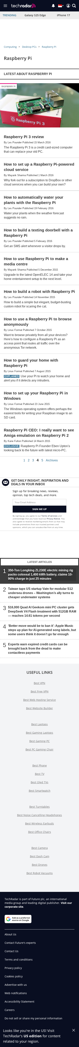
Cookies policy (14, 976)
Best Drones (39, 864)
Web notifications (16, 993)
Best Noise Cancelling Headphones (39, 815)
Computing (10, 46)
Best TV (39, 774)
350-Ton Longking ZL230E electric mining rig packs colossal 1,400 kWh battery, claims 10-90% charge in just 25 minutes (40, 574)
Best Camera (39, 848)
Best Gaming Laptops (39, 732)
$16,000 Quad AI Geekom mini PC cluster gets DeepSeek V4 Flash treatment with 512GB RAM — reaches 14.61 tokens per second (42, 611)
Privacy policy (13, 968)
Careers (10, 1010)
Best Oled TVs (39, 782)
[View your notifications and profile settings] (53, 6)
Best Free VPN (40, 691)
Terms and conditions (19, 959)
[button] (74, 6)
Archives (52, 460)
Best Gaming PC (39, 741)
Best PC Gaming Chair (39, 749)
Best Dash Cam (39, 856)
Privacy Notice (53, 518)
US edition (33, 1036)
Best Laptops (39, 724)
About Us (10, 934)
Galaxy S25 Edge (35, 15)
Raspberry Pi (49, 46)
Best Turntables (39, 806)
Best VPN (39, 683)
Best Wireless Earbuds (39, 823)
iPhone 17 (63, 15)
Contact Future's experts (20, 943)
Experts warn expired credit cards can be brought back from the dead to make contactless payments (37, 648)
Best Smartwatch (39, 790)
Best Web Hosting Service (39, 700)
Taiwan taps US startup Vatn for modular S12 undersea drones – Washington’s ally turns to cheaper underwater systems (41, 593)
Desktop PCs (29, 46)
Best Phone (39, 765)
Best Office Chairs (39, 832)
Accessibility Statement (19, 1001)
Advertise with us (16, 985)
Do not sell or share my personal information (33, 1018)
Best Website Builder (39, 708)
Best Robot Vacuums (39, 873)
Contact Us (11, 951)
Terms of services (49, 515)
